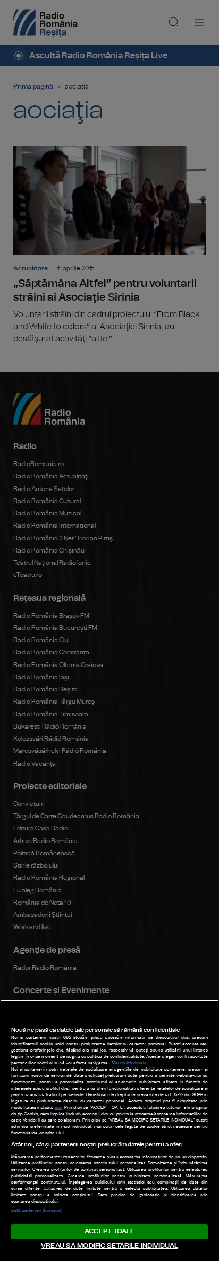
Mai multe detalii (129, 1063)
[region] (109, 1130)
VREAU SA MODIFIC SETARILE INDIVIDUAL (109, 1245)
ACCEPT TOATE (109, 1231)
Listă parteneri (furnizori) (36, 1211)
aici (58, 1108)
